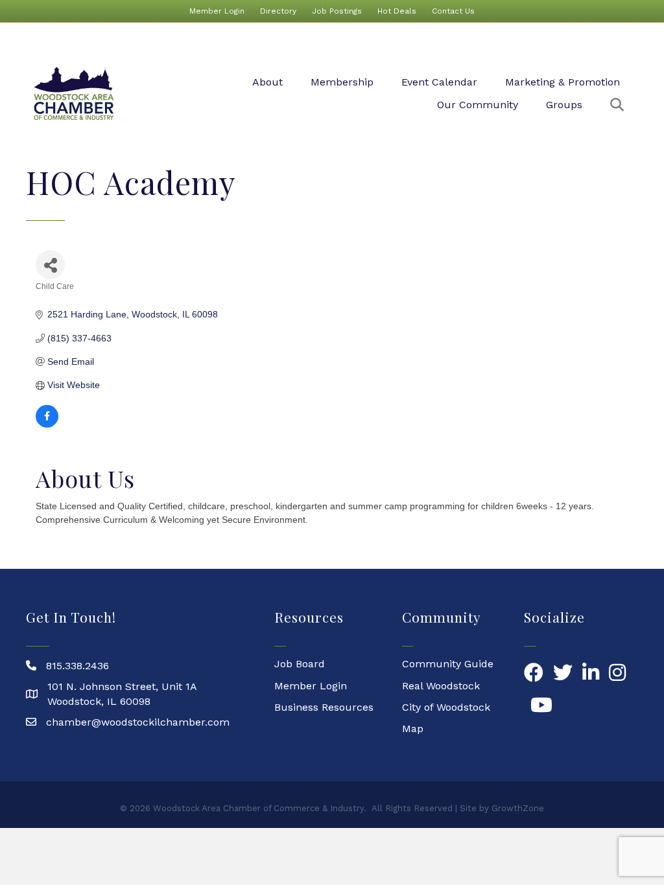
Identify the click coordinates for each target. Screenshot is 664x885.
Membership (342, 82)
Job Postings (337, 11)
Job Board (299, 664)
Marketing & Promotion (562, 82)
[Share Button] (50, 264)
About (267, 82)
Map (412, 728)
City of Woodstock (446, 707)
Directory (278, 11)
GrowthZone (518, 808)
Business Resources (324, 707)
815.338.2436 (77, 666)
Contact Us (453, 11)
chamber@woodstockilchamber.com (138, 722)
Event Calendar (439, 82)
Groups (564, 104)
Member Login (216, 11)
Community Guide (447, 664)
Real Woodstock (441, 686)
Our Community (477, 104)
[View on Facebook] (47, 424)
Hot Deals (396, 11)
